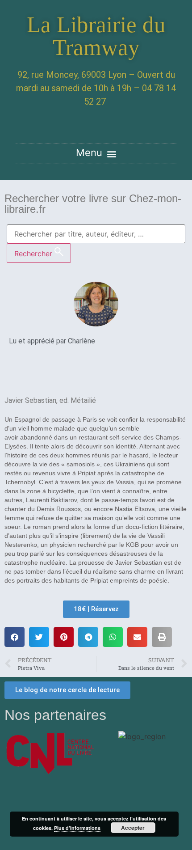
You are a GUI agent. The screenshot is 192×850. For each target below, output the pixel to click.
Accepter (133, 828)
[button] (96, 154)
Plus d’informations (77, 828)
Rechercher (34, 253)
